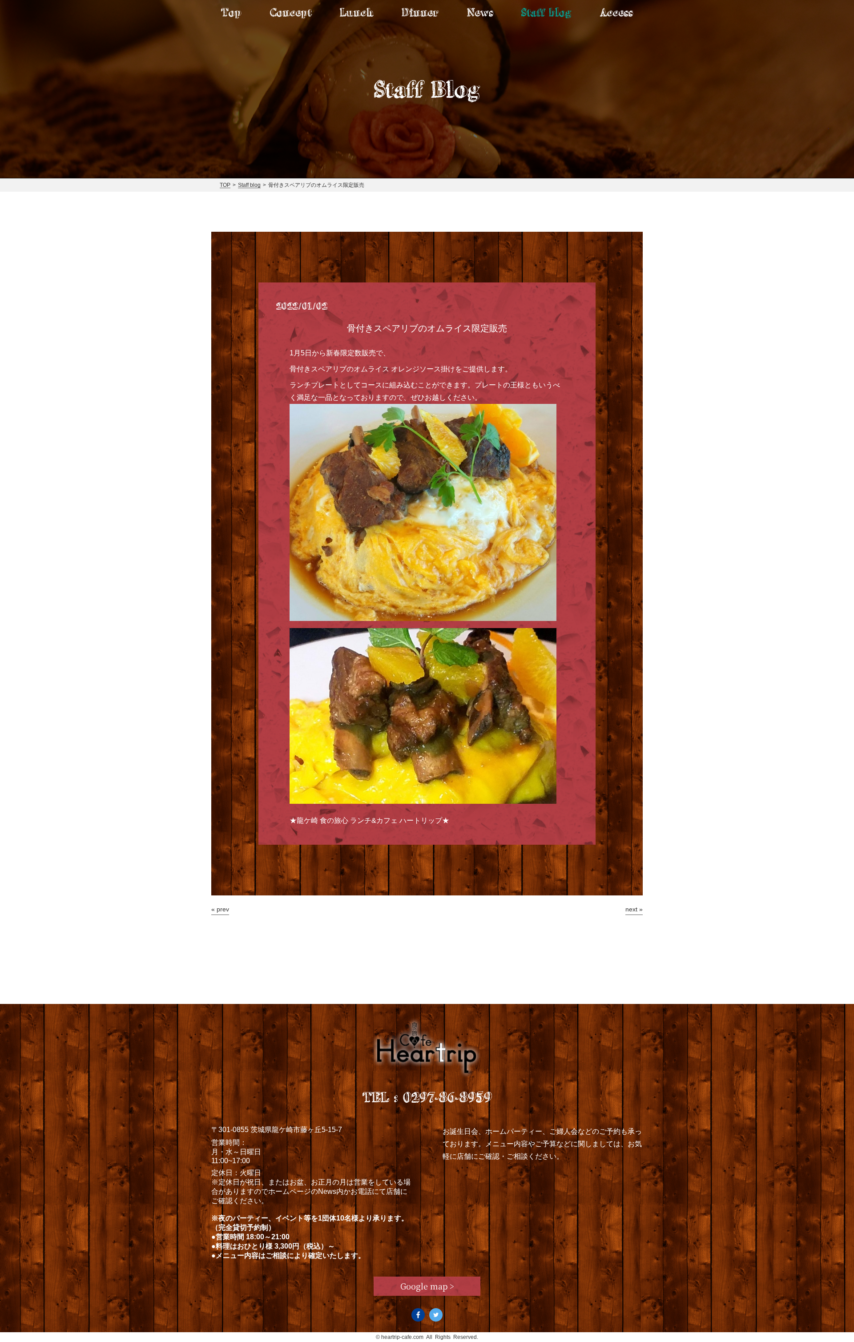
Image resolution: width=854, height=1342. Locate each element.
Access (616, 12)
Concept (291, 12)
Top (231, 12)
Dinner (420, 12)
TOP (225, 185)
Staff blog (546, 12)
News (480, 12)
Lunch (356, 12)
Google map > (427, 1286)
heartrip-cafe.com (402, 1337)
